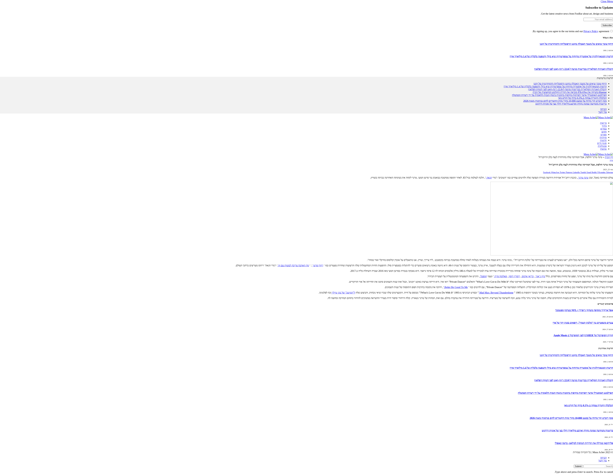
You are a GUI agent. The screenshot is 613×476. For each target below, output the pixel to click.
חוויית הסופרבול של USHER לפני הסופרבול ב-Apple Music (583, 335)
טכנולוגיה (602, 146)
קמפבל (483, 276)
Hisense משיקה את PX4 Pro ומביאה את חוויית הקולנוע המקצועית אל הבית (570, 92)
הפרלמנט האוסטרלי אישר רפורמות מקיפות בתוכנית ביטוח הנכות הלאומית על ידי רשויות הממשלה (559, 95)
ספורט (604, 134)
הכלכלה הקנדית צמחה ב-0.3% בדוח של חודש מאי (582, 98)
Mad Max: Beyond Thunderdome (496, 292)
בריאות (603, 123)
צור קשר (602, 112)
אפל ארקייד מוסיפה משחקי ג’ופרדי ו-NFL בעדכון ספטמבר (584, 310)
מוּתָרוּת (603, 137)
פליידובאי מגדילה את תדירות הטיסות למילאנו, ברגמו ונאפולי (584, 443)
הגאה (489, 177)
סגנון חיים (602, 143)
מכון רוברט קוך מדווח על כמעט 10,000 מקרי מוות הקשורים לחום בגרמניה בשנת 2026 (565, 100)
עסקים (603, 128)
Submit (578, 466)
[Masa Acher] (598, 117)
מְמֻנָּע (604, 131)
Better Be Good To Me (456, 287)
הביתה (603, 109)
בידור (604, 126)
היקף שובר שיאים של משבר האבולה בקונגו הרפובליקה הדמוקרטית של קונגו (576, 44)
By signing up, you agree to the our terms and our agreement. (571, 31)
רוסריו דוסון (514, 276)
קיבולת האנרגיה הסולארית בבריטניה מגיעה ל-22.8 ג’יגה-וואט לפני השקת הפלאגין (573, 69)
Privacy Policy (590, 31)
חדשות (603, 140)
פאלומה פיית (500, 276)
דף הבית (609, 157)
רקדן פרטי (317, 265)
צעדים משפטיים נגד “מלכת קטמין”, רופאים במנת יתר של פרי (583, 322)
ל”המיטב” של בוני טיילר (343, 292)
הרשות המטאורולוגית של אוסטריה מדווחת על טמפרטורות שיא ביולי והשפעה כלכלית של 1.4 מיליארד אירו (561, 56)
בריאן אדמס (527, 276)
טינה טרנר (583, 177)
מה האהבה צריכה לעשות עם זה (293, 265)
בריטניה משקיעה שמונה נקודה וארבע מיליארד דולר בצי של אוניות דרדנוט (571, 103)
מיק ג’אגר (540, 276)
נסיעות (603, 149)
